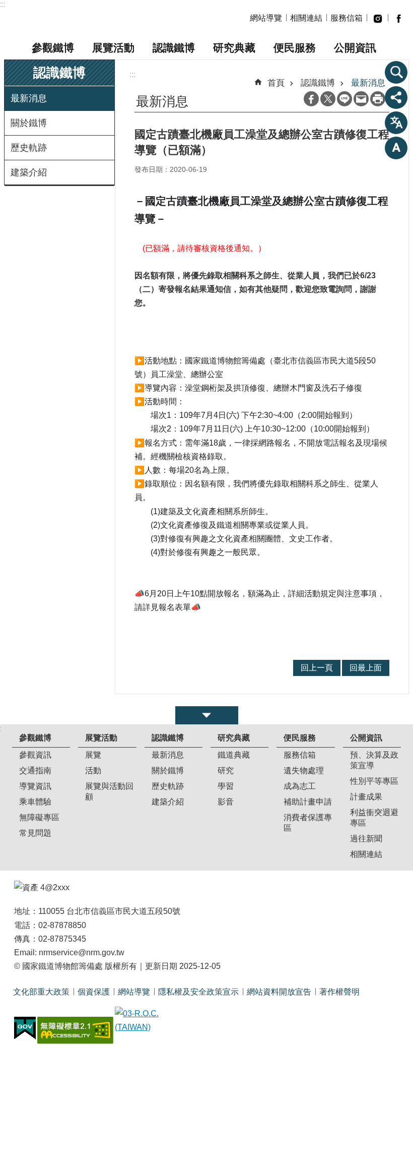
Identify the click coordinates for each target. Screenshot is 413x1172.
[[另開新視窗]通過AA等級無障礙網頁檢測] (75, 1030)
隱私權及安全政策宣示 (198, 992)
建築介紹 (29, 172)
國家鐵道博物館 (98, 18)
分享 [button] (396, 97)
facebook (398, 18)
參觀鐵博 (53, 47)
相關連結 (306, 18)
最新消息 (29, 98)
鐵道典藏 (234, 755)
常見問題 (35, 833)
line (344, 98)
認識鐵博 (174, 47)
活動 (93, 770)
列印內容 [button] (377, 98)
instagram (377, 18)
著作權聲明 (339, 992)
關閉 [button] (206, 715)
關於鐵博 (29, 123)
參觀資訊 (35, 755)
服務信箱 (346, 18)
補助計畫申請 (308, 801)
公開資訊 (355, 47)
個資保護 (94, 992)
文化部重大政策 (41, 992)
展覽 (93, 755)
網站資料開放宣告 (279, 992)
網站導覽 (266, 18)
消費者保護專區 (308, 822)
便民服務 (294, 47)
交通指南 (35, 770)
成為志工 (300, 786)
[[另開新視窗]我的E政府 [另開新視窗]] (25, 1028)
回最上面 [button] (366, 667)
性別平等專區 (374, 781)
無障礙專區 (39, 817)
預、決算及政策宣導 (374, 760)
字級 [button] (396, 147)
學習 (226, 786)
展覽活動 (113, 47)
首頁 (276, 83)
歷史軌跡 (29, 148)
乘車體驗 (35, 801)
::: (132, 74)
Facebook (311, 98)
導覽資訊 (35, 786)
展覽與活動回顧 (109, 791)
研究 (226, 770)
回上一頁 (317, 667)
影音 (226, 801)
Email (361, 98)
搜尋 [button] (396, 72)
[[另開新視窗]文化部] (152, 1020)
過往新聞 (366, 838)
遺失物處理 (304, 770)
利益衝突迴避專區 (374, 817)
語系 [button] (396, 122)
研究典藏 (234, 47)
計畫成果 (366, 796)
